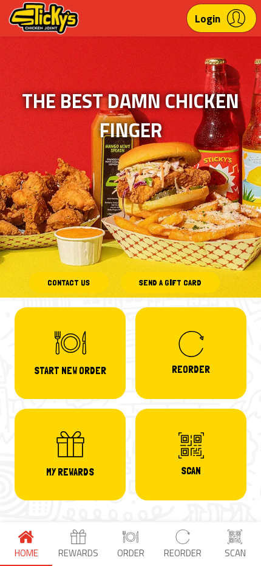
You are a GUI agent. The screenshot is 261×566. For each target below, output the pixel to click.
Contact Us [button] (68, 282)
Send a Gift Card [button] (170, 282)
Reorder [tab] (183, 553)
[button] (221, 18)
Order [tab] (130, 553)
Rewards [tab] (78, 553)
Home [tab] (26, 553)
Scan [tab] (235, 553)
